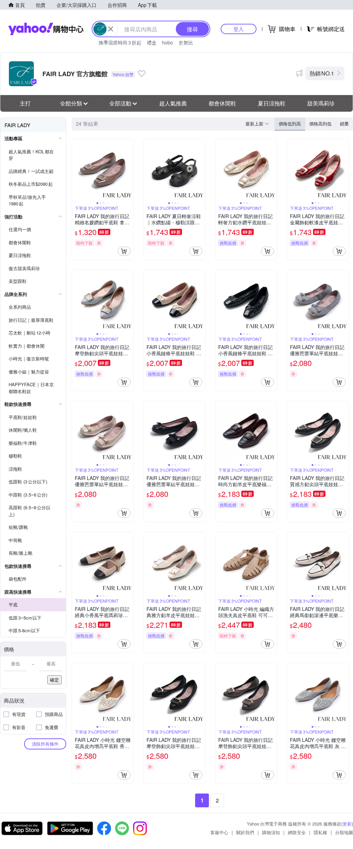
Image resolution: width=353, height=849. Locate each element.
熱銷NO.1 (322, 73)
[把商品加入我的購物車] (124, 251)
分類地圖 (344, 832)
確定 (54, 679)
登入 (238, 28)
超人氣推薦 (173, 103)
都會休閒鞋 (222, 103)
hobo (167, 42)
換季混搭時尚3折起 (120, 42)
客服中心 (219, 832)
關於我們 (245, 832)
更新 (347, 823)
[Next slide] (128, 169)
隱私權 (320, 832)
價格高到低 (320, 123)
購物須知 (271, 832)
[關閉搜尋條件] (111, 29)
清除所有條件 (45, 743)
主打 (25, 103)
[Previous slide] (76, 169)
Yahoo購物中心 (45, 29)
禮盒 (152, 42)
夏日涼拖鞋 (271, 103)
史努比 (186, 42)
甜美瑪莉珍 (321, 103)
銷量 (344, 123)
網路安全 (297, 832)
